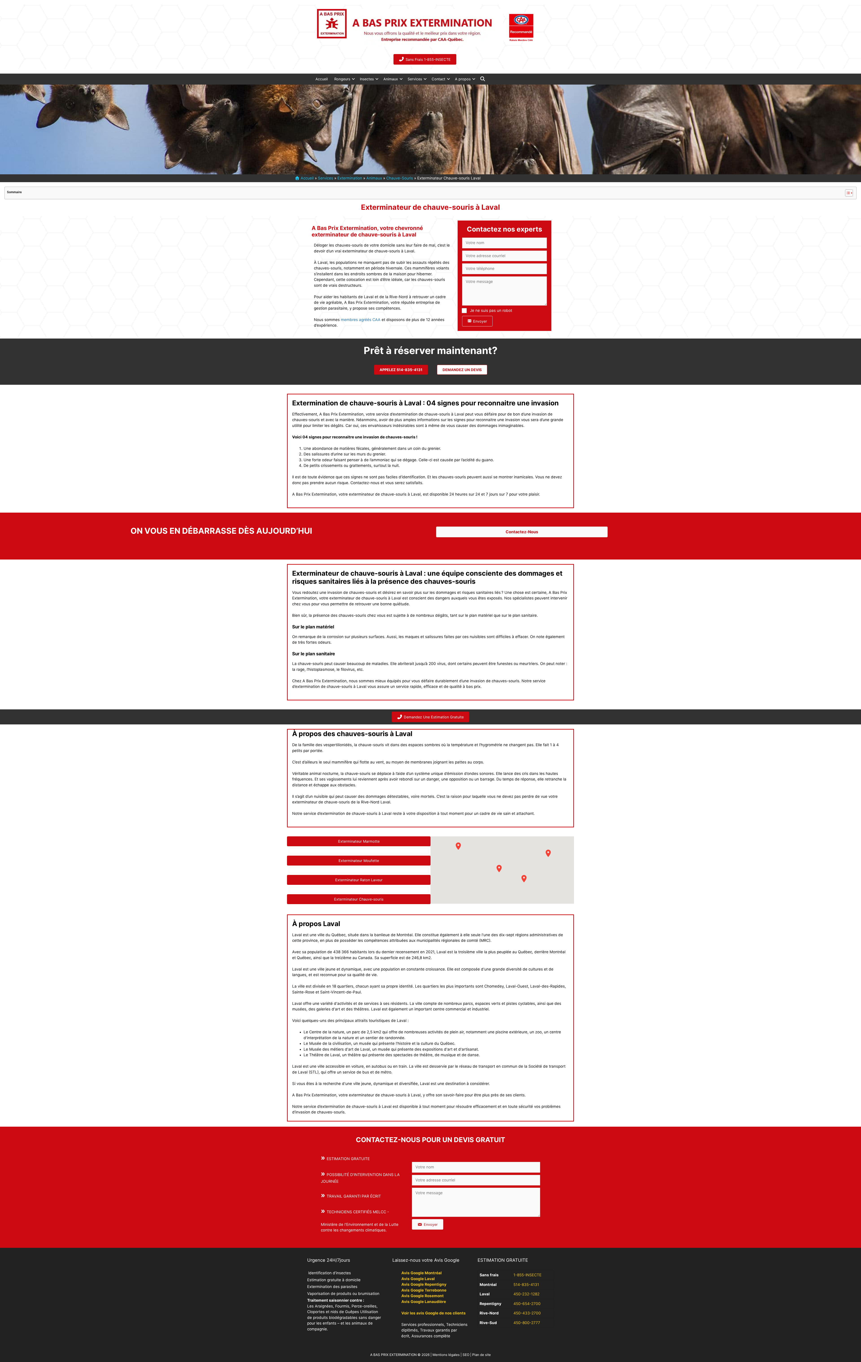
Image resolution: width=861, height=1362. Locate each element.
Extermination (349, 178)
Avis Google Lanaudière (423, 1301)
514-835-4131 (526, 1284)
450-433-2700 (527, 1313)
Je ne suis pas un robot (491, 310)
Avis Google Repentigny (423, 1284)
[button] (353, 79)
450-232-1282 (526, 1294)
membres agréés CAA (360, 319)
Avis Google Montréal (421, 1273)
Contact (438, 79)
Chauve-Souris (399, 178)
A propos (463, 79)
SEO (466, 1355)
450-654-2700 (527, 1303)
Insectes (367, 79)
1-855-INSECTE (527, 1275)
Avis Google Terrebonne (423, 1290)
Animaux (390, 79)
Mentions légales (446, 1355)
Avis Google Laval (418, 1279)
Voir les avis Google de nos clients (433, 1313)
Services (415, 79)
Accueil (321, 79)
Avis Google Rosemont (422, 1296)
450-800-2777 (526, 1322)
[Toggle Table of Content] (847, 193)
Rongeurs (342, 79)
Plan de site (481, 1355)
